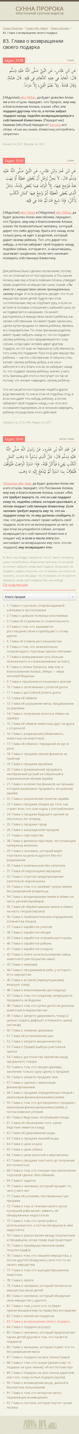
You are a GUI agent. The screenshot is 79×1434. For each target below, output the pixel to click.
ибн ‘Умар (27, 212)
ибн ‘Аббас (27, 97)
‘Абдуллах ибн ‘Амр (17, 483)
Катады (55, 125)
